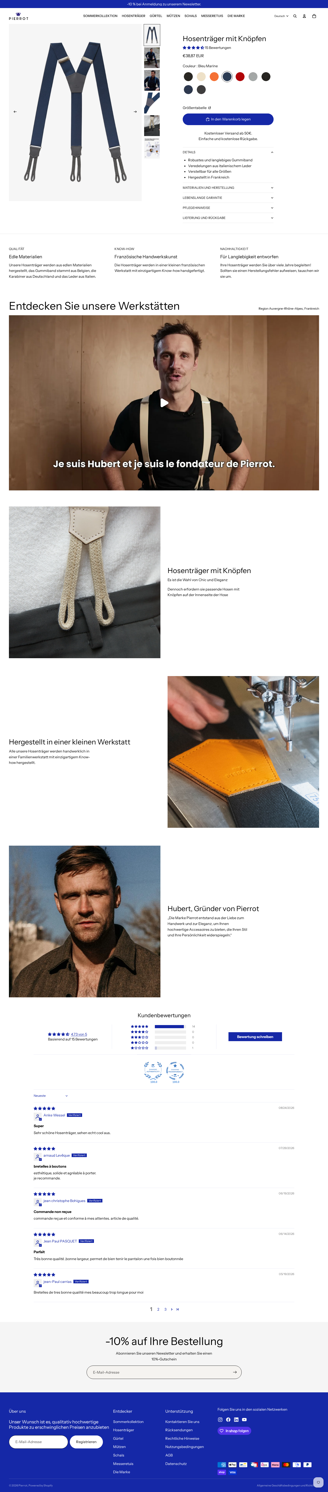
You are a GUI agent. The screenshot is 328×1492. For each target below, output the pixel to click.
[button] (194, 47)
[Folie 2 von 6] (152, 57)
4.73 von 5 (79, 1034)
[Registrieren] (235, 1372)
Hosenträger (123, 1430)
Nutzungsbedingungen (184, 1446)
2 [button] (158, 1309)
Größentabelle (195, 107)
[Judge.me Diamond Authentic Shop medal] (153, 1071)
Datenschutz (176, 1463)
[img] (44, 1108)
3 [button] (165, 1309)
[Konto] (304, 16)
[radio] (188, 76)
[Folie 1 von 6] (152, 35)
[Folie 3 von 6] (152, 80)
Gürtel (118, 1438)
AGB (169, 1455)
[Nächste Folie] (137, 113)
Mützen (119, 1446)
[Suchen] (295, 16)
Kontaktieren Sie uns (182, 1421)
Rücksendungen (179, 1430)
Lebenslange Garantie (202, 198)
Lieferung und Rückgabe (204, 218)
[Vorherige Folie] (14, 113)
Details (189, 152)
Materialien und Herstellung (208, 188)
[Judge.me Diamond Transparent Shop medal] (175, 1071)
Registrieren (86, 1441)
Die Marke (121, 1472)
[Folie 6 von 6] (152, 148)
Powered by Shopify (41, 1485)
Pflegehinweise (196, 208)
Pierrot (23, 1485)
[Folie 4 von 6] (152, 102)
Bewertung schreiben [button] (255, 1036)
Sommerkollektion (128, 1421)
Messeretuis (123, 1463)
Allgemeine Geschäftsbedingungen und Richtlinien (288, 1485)
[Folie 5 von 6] (152, 125)
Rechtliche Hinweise (182, 1438)
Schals (118, 1455)
